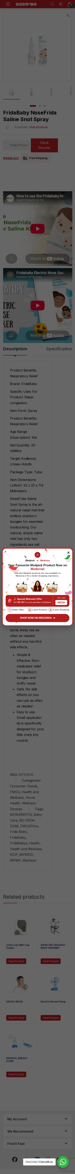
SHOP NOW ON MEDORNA (37, 617)
